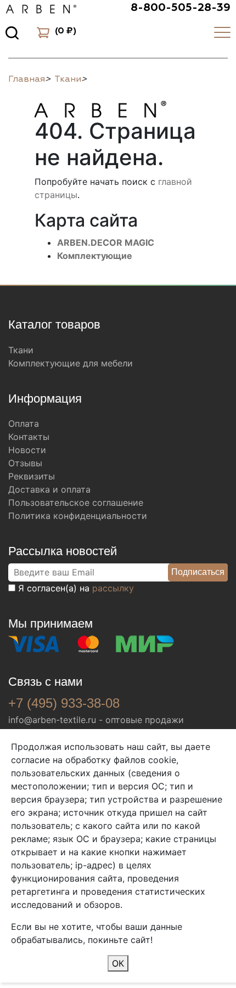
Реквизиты (31, 476)
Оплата (23, 423)
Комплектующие (94, 255)
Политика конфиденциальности (77, 515)
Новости (27, 449)
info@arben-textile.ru (52, 719)
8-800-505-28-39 (181, 7)
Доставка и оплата (49, 489)
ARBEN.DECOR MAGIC (105, 242)
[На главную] (100, 107)
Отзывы (25, 463)
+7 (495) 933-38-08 (64, 703)
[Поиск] (12, 32)
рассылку (113, 588)
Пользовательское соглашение (75, 502)
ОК (118, 963)
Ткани (20, 350)
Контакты (28, 436)
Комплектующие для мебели (70, 363)
